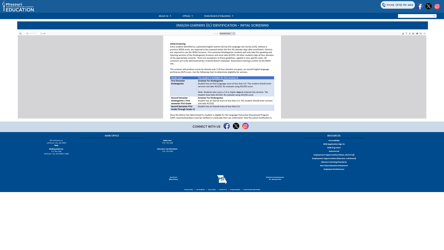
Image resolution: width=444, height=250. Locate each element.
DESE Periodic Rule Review (252, 190)
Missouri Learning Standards (334, 162)
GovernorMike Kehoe (173, 178)
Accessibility (334, 140)
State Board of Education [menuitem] (217, 16)
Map (56, 145)
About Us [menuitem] (163, 16)
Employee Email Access (334, 169)
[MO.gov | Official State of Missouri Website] (222, 179)
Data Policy (212, 190)
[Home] (112, 6)
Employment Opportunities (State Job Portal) (334, 155)
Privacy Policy (188, 190)
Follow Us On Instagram (438, 6)
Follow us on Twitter (429, 6)
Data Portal (334, 151)
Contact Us (223, 190)
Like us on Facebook (420, 6)
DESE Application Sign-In (334, 144)
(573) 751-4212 (404, 5)
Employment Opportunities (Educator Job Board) (334, 158)
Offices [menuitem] (185, 16)
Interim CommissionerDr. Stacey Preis (275, 178)
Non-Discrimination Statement (334, 165)
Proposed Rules (235, 190)
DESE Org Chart (334, 148)
